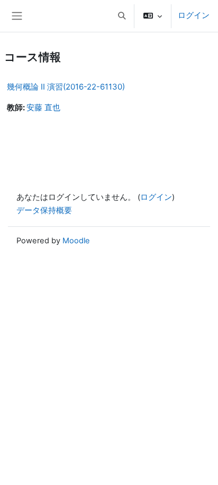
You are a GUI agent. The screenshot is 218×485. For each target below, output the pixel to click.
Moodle (76, 240)
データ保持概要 (44, 210)
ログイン (194, 15)
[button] (121, 16)
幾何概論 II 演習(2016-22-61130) (66, 87)
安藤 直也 (43, 107)
